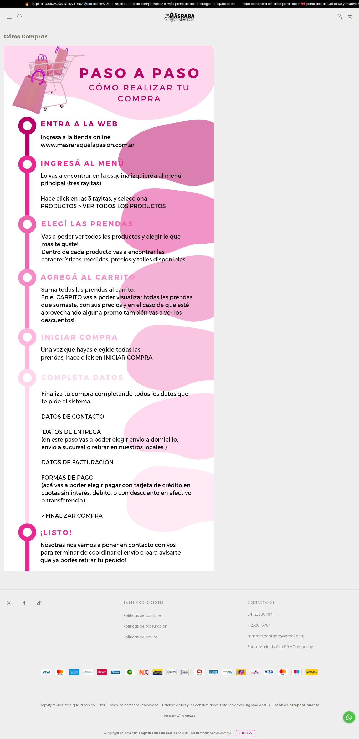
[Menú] (9, 17)
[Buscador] (19, 17)
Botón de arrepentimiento (296, 705)
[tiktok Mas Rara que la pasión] (39, 602)
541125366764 (260, 614)
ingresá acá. (256, 705)
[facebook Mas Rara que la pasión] (24, 602)
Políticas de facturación (145, 626)
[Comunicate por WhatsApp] (349, 717)
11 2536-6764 (259, 625)
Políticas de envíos (141, 637)
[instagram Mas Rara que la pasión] (9, 602)
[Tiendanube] (179, 716)
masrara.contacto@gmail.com (276, 636)
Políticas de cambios (143, 615)
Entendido (245, 733)
